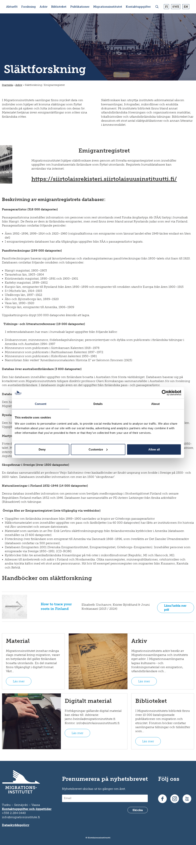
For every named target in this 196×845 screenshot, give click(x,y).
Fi (166, 6)
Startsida (7, 85)
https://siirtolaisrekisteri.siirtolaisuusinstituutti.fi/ (104, 179)
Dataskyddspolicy (15, 825)
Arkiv (18, 85)
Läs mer (18, 681)
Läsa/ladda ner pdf (175, 607)
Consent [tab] (40, 403)
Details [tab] (98, 403)
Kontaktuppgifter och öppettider (26, 809)
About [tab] (155, 403)
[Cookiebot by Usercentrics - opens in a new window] (164, 393)
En (186, 6)
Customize (96, 449)
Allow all (154, 449)
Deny (42, 449)
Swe (175, 6)
